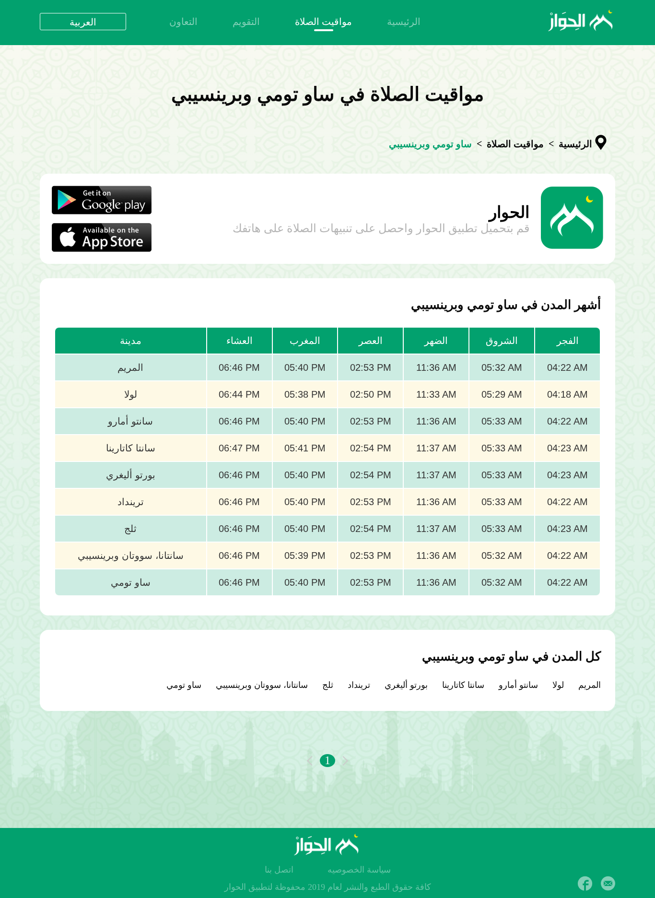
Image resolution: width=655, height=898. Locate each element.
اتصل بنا (279, 869)
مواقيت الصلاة (323, 21)
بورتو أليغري (406, 685)
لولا (558, 685)
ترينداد (359, 685)
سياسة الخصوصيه (359, 869)
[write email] (608, 883)
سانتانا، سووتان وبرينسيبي (262, 685)
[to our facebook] (585, 883)
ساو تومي (183, 685)
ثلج (327, 685)
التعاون (183, 21)
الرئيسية (404, 21)
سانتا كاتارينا (463, 685)
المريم (589, 685)
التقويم (246, 21)
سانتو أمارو (518, 685)
